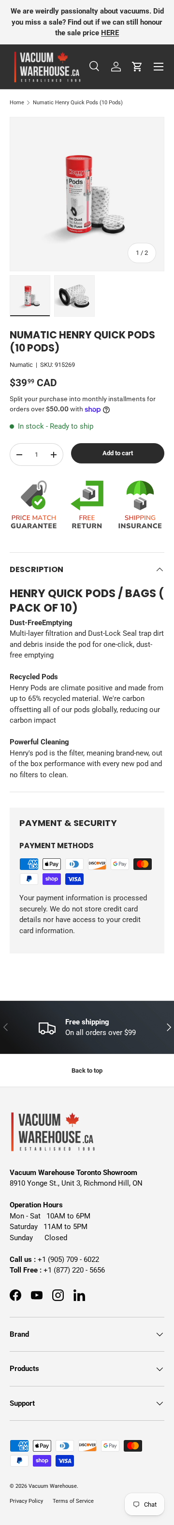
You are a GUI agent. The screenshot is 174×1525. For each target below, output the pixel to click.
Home (17, 102)
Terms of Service (73, 1501)
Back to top (87, 1070)
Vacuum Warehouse (53, 1486)
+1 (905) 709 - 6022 (68, 1259)
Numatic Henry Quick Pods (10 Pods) (78, 102)
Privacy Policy (26, 1501)
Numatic (21, 364)
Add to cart (117, 453)
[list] (87, 194)
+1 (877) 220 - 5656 (74, 1270)
